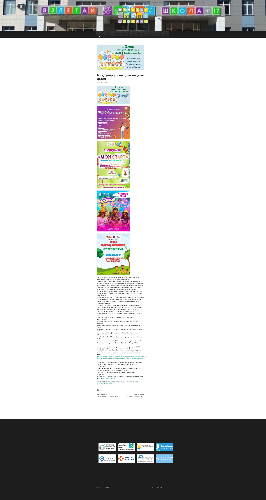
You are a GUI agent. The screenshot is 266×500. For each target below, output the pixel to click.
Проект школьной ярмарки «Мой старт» (107, 395)
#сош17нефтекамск (103, 358)
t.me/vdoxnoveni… (110, 378)
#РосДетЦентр (101, 356)
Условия (165, 33)
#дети (137, 358)
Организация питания (142, 33)
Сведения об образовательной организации (116, 33)
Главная (98, 33)
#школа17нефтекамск (116, 358)
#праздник (142, 358)
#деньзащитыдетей (129, 358)
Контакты (107, 36)
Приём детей (99, 36)
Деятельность (131, 33)
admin (106, 82)
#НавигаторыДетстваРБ (126, 356)
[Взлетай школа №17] (133, 15)
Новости (103, 33)
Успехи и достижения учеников (135, 395)
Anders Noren (159, 487)
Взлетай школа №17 (106, 487)
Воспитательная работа (154, 33)
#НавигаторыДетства (112, 356)
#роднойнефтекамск (140, 356)
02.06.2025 (100, 82)
